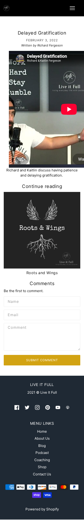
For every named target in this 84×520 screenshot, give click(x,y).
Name (12, 301)
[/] (6, 8)
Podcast (42, 452)
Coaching (42, 460)
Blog (42, 445)
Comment (16, 327)
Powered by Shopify (42, 509)
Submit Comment (42, 360)
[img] (17, 407)
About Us (42, 438)
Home (42, 431)
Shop (42, 467)
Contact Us (42, 474)
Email (12, 314)
